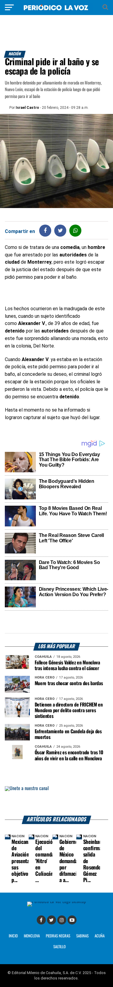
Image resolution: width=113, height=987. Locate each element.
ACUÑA (100, 936)
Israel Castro (27, 108)
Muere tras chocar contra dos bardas (69, 683)
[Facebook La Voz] (41, 919)
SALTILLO (59, 947)
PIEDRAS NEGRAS (58, 936)
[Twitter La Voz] (51, 919)
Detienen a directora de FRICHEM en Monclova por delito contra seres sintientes (69, 710)
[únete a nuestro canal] (56, 801)
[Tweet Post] (60, 230)
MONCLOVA (32, 936)
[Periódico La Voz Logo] (56, 10)
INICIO (13, 936)
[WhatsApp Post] (75, 230)
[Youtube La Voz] (72, 919)
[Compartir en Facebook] (45, 230)
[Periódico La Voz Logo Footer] (56, 901)
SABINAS (82, 936)
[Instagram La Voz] (61, 919)
